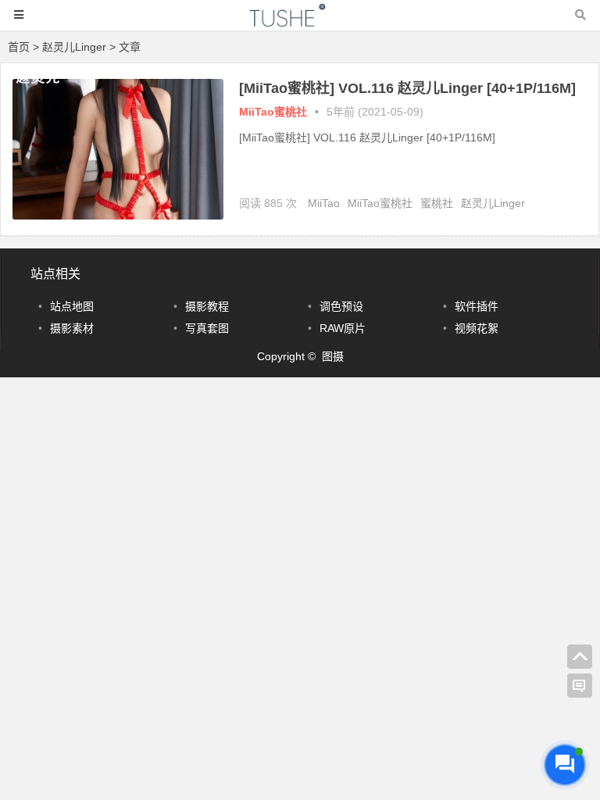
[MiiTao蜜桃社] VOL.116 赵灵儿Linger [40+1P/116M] (407, 88)
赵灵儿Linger (493, 203)
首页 (19, 47)
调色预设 (341, 306)
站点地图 (72, 306)
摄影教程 (207, 306)
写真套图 (207, 328)
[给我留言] (579, 685)
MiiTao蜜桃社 (273, 111)
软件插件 (476, 306)
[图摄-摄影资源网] (300, 22)
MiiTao (324, 203)
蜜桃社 (436, 203)
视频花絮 (476, 328)
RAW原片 (343, 328)
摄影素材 (72, 328)
